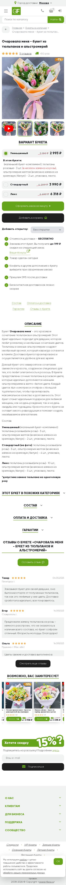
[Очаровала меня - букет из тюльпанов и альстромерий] (25, 128)
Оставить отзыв (31, 562)
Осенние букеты (21, 850)
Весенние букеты (31, 855)
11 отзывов (25, 54)
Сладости (12, 845)
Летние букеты (45, 850)
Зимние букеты (51, 845)
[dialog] (42, 11)
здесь (55, 750)
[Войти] (60, 11)
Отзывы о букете (40, 309)
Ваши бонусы (18, 253)
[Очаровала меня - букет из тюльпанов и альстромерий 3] (57, 128)
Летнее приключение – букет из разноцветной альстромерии (18, 711)
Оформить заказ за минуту (32, 206)
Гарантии (18, 309)
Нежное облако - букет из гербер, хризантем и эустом (45, 711)
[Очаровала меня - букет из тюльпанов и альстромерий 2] (41, 128)
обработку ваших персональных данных (24, 873)
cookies (23, 860)
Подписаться (36, 767)
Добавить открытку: (15, 229)
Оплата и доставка (39, 303)
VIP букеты (30, 845)
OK (58, 861)
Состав (16, 303)
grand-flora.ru (46, 882)
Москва (44, 3)
